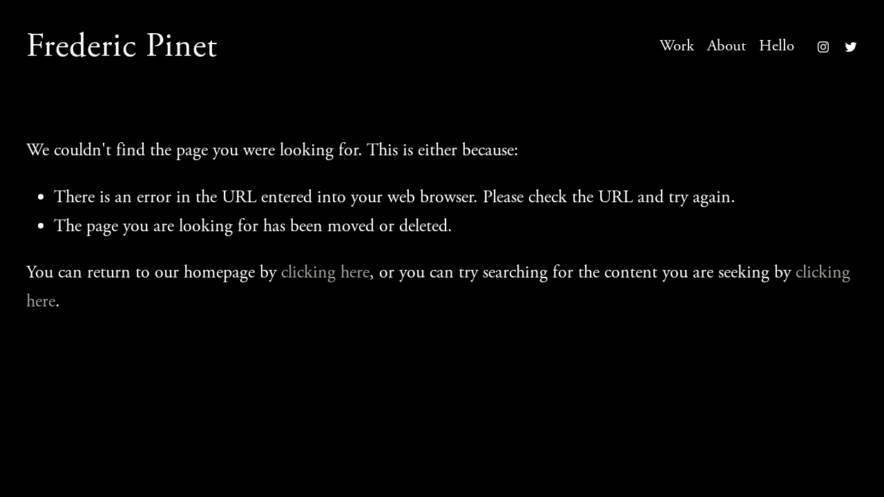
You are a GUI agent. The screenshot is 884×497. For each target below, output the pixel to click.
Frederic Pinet (122, 46)
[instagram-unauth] (823, 47)
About (726, 46)
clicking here (325, 272)
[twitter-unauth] (851, 47)
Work (677, 46)
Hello (776, 46)
